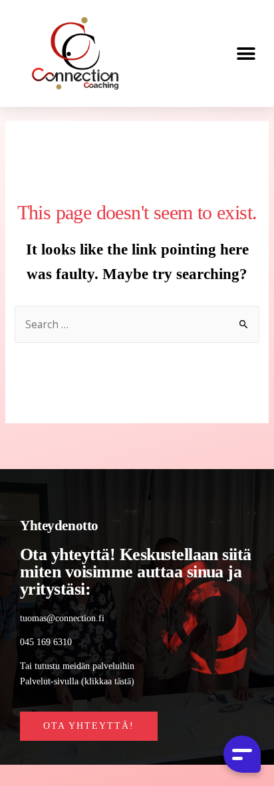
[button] (246, 53)
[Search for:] (137, 325)
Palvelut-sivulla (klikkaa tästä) (77, 681)
